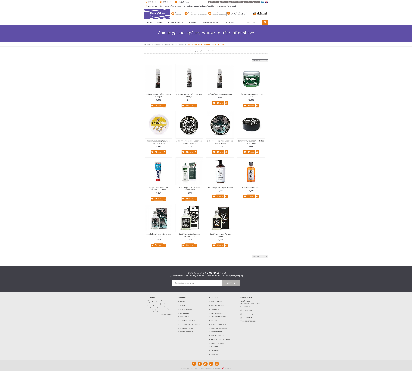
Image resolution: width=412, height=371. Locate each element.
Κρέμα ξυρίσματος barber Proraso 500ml (189, 188)
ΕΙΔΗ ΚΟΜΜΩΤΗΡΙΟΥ (217, 313)
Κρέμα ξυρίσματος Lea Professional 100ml (158, 188)
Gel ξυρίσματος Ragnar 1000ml (220, 187)
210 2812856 (153, 2)
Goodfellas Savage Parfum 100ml (220, 235)
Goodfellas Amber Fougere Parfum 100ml (189, 235)
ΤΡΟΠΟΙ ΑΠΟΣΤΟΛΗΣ (186, 332)
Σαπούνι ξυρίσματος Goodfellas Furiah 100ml (251, 142)
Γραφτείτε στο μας (206, 272)
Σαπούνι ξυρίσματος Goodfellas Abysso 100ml (220, 142)
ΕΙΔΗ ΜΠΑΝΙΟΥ (215, 351)
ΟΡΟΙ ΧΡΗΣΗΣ (184, 317)
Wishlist (247, 2)
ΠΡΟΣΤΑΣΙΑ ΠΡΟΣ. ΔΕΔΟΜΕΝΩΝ (190, 324)
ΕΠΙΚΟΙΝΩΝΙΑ (229, 22)
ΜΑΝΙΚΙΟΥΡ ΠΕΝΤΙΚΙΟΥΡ (218, 317)
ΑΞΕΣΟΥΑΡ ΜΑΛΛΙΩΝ (217, 336)
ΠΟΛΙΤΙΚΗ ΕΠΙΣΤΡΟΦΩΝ (187, 321)
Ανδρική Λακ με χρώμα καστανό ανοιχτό (158, 95)
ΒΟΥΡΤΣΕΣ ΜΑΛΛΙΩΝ (217, 305)
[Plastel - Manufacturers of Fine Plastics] (157, 18)
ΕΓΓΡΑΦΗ (224, 2)
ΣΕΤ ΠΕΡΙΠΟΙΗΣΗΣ (216, 332)
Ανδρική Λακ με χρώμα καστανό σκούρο (189, 95)
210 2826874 (168, 2)
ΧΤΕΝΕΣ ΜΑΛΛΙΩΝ (216, 302)
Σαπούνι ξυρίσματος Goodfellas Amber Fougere (189, 142)
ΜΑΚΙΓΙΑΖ (214, 321)
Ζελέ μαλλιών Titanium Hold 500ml (251, 95)
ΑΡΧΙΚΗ (149, 22)
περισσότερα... (166, 314)
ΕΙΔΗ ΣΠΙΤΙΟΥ (215, 354)
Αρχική (149, 44)
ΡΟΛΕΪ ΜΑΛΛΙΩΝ (216, 309)
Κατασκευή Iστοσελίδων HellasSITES (218, 368)
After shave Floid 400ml (251, 187)
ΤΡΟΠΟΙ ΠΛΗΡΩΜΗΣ (186, 328)
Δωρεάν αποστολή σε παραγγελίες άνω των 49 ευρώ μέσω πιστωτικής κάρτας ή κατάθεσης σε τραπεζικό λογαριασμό (192, 6)
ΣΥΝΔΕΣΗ (214, 2)
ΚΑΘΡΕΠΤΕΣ (214, 347)
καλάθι (256, 2)
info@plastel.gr (183, 2)
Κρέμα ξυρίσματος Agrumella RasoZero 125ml (158, 142)
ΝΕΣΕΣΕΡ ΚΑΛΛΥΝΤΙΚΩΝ (218, 324)
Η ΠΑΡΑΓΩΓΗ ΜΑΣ (175, 22)
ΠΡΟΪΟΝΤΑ (192, 22)
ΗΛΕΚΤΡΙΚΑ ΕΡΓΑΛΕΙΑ (217, 343)
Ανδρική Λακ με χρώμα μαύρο (220, 94)
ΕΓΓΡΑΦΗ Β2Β (236, 2)
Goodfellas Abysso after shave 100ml (158, 235)
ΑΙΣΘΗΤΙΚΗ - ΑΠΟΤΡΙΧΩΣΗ (219, 328)
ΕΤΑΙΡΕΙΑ (160, 22)
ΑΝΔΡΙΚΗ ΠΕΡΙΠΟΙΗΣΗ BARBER (174, 44)
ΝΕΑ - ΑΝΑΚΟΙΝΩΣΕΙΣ (211, 22)
